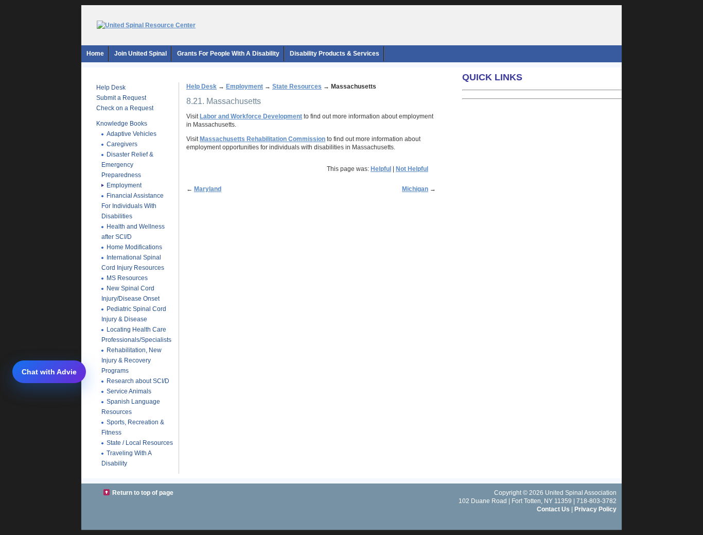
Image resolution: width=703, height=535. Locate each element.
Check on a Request (124, 108)
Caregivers (122, 144)
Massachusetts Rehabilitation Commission (262, 139)
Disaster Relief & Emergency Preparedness (127, 165)
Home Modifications (134, 247)
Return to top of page (142, 492)
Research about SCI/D (138, 381)
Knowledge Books (121, 123)
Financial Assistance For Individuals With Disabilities (132, 206)
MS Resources (127, 278)
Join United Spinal (140, 53)
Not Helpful (412, 168)
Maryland (207, 189)
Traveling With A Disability (126, 458)
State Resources (297, 86)
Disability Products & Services (334, 53)
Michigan (415, 189)
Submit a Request (121, 97)
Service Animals (129, 391)
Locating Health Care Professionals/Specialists (136, 334)
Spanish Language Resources (130, 407)
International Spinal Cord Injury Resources (132, 262)
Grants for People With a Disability (228, 53)
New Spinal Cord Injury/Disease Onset (130, 293)
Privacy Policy (595, 509)
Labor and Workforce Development (251, 116)
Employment (124, 185)
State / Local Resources (140, 442)
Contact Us (553, 509)
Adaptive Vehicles (131, 133)
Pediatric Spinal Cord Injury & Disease (133, 314)
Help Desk (111, 87)
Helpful (381, 168)
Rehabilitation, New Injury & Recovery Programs (131, 360)
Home (95, 53)
